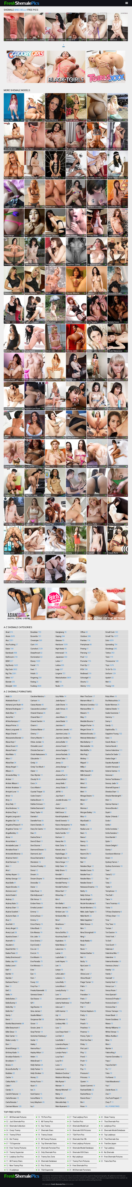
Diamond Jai (36, 854)
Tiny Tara (110, 924)
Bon (8, 1044)
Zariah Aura (111, 1090)
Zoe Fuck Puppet (113, 1098)
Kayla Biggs (61, 854)
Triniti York (110, 937)
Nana (83, 837)
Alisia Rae (11, 763)
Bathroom (11, 657)
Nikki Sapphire (86, 920)
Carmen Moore (13, 1106)
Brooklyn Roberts (14, 1057)
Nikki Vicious (86, 924)
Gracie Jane (37, 1028)
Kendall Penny (62, 883)
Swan (109, 858)
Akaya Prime (12, 725)
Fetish (34, 673)
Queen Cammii (87, 1086)
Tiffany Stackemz (113, 912)
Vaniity (109, 970)
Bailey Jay (11, 961)
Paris (83, 999)
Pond (83, 1057)
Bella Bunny (11, 1003)
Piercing (85, 653)
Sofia (108, 825)
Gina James (36, 1011)
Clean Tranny (109, 1117)
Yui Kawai (110, 1077)
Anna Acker (11, 841)
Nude (59, 686)
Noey (83, 945)
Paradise (85, 995)
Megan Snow (87, 730)
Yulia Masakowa (112, 1082)
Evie (33, 970)
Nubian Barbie (87, 953)
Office (84, 632)
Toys (109, 665)
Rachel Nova (86, 1094)
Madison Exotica (63, 1073)
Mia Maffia (85, 750)
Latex (59, 661)
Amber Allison (12, 783)
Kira (58, 920)
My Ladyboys (78, 1157)
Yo (108, 1069)
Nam (83, 833)
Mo (82, 804)
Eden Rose (36, 891)
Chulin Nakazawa (39, 754)
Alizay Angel (12, 767)
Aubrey (10, 899)
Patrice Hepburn (88, 1011)
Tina (107, 920)
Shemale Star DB (79, 1139)
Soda (108, 821)
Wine (108, 1040)
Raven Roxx (85, 1098)
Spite (108, 841)
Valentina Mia (112, 953)
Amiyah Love (12, 792)
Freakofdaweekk (39, 990)
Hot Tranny (14, 1139)
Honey (34, 1077)
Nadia (84, 825)
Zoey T (109, 1102)
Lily (58, 1015)
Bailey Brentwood (13, 957)
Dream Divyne (37, 879)
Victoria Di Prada (113, 999)
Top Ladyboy (109, 1148)
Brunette (36, 636)
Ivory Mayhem (37, 1102)
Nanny (84, 845)
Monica (84, 808)
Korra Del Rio (62, 932)
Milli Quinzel (86, 775)
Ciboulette (36, 759)
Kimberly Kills (62, 916)
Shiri (108, 800)
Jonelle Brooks (63, 800)
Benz (9, 1019)
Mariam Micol (87, 701)
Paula (83, 1019)
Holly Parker (37, 1069)
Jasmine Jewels (64, 730)
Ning (82, 937)
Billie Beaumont (13, 1028)
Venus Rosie (111, 990)
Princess (85, 1077)
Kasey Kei (61, 841)
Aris (8, 870)
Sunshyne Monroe (114, 854)
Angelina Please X (14, 825)
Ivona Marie (36, 1098)
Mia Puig (84, 754)
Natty (83, 891)
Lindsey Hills (62, 1024)
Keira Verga (62, 862)
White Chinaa (112, 1032)
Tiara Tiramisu (112, 903)
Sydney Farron (112, 862)
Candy (9, 1090)
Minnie (83, 788)
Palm (83, 986)
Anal (9, 632)
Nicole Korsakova (88, 903)
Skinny (85, 686)
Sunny (108, 850)
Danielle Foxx (37, 821)
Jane (58, 713)
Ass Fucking (12, 645)
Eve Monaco (37, 966)
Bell (8, 990)
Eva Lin (35, 953)
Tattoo (109, 653)
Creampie (36, 640)
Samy (108, 721)
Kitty (59, 928)
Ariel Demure (12, 862)
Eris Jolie (35, 937)
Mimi (83, 779)
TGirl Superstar (47, 1170)
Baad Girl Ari (12, 949)
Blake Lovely (12, 1040)
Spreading (111, 645)
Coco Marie (36, 788)
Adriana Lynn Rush (14, 705)
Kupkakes (61, 941)
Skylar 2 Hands (112, 816)
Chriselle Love (37, 746)
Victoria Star (111, 1007)
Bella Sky (10, 1007)
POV (84, 669)
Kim (58, 899)
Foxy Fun (35, 986)
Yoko (108, 1073)
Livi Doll (60, 1036)
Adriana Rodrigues (14, 709)
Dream (35, 874)
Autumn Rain (12, 916)
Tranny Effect (15, 1135)
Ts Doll (108, 941)
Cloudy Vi (35, 779)
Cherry (34, 734)
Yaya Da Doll (111, 1065)
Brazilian (36, 632)
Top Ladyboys (109, 1135)
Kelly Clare (61, 866)
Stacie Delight (111, 845)
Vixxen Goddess (113, 1019)
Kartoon (60, 837)
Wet (108, 682)
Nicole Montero (88, 908)
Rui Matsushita (112, 701)
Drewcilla (35, 883)
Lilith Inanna (62, 1011)
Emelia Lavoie (37, 908)
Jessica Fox (61, 775)
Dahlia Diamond (38, 808)
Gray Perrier (37, 1032)
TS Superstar (15, 1143)
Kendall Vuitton (62, 887)
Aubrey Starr (12, 908)
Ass (9, 640)
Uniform (110, 673)
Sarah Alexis (111, 742)
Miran (84, 800)
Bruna (9, 1065)
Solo (109, 640)
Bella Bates (11, 999)
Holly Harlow (37, 1065)
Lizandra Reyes (62, 1044)
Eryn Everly (36, 945)
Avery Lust (11, 932)
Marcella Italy (62, 1102)
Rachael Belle (87, 1090)
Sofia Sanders (111, 833)
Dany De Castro (38, 829)
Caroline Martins (38, 696)
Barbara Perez (12, 982)
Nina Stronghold (88, 932)
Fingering (36, 678)
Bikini (9, 678)
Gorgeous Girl (37, 1019)
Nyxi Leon (85, 966)
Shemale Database (49, 1161)
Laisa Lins (61, 949)
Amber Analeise (13, 788)
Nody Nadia (86, 941)
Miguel (84, 763)
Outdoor (85, 636)
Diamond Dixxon (38, 850)
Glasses (60, 640)
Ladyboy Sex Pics (17, 1157)
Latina (60, 665)
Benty (9, 1015)
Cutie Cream (36, 796)
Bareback (11, 653)
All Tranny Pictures (48, 1139)
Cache (9, 1077)
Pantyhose (86, 645)
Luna (59, 1065)
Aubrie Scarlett (12, 912)
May (83, 717)
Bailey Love (11, 966)
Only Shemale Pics (48, 1152)
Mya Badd (85, 821)
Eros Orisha (36, 941)
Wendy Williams (113, 1028)
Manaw (60, 1086)
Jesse (60, 771)
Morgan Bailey (88, 812)
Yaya (108, 1061)
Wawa (109, 1024)
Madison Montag (63, 1077)
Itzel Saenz (36, 1094)
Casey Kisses (37, 705)
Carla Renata (12, 1102)
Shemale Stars (47, 1130)
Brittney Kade (12, 1053)
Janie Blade (62, 721)
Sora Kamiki (111, 837)
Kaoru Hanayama (64, 825)
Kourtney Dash (63, 937)
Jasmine (60, 725)
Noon (83, 949)
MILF (59, 682)
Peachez (85, 1028)
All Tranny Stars (16, 1161)
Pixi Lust (84, 1048)
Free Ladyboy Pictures (81, 1143)
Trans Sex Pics (110, 1161)
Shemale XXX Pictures (82, 1130)
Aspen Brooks (12, 887)
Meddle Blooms (87, 721)
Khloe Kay (61, 895)
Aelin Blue (11, 713)
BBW (9, 661)
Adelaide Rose (13, 701)
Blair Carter (11, 1036)
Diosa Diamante (38, 858)
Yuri (107, 1086)
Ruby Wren (111, 696)
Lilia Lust (60, 1007)
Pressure (84, 1073)
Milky (83, 767)
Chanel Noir (36, 717)
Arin (8, 866)
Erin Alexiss (36, 932)
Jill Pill (59, 792)
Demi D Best (37, 841)
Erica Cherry (37, 924)
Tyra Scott (110, 945)
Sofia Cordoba (111, 829)
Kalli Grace (61, 812)
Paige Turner (86, 982)
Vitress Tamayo (113, 1011)
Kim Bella (60, 903)
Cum (34, 645)
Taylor (108, 887)
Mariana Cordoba (89, 705)
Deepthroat (36, 653)
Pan (82, 990)
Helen (34, 1057)
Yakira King (110, 1053)
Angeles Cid (12, 821)
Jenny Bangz (62, 767)
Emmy (34, 920)
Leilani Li (60, 978)
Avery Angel (12, 928)
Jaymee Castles (63, 738)
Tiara (108, 899)
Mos (83, 816)
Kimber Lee (62, 912)
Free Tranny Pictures (18, 1148)
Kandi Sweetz (62, 821)
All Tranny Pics (47, 1121)
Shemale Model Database (83, 1148)
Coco (34, 783)
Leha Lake (60, 974)
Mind (83, 783)
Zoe (108, 1094)
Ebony (35, 661)
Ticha (108, 908)
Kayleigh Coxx (62, 858)
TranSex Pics (78, 1121)
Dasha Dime (36, 837)
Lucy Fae (60, 1057)
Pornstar (85, 661)
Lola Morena (62, 1048)
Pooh (83, 1061)
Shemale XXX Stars (81, 1152)
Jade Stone (61, 705)
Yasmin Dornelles (113, 1057)
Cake (8, 1086)
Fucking (36, 686)
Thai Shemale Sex (111, 1139)
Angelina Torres (14, 829)
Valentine (110, 957)
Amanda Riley (12, 775)
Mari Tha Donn (87, 696)
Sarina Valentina (113, 750)
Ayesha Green (12, 937)
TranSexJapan (110, 1143)
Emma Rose (37, 916)
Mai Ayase (60, 1082)
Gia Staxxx (36, 999)
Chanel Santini (38, 721)
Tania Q (110, 874)
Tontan (109, 928)
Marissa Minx (87, 709)
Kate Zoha (61, 845)
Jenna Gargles (63, 750)
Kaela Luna (61, 808)
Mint (83, 792)
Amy (9, 800)
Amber (10, 779)
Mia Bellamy (86, 742)
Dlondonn (36, 862)
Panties (85, 640)
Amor (9, 796)
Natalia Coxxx (87, 870)
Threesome (111, 661)
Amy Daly (11, 804)
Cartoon (35, 701)
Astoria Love (11, 891)
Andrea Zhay (12, 812)
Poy (83, 1069)
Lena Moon (61, 986)
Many (59, 1094)
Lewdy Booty (62, 990)
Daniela (34, 816)
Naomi (84, 850)
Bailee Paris (12, 953)
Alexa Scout (12, 746)
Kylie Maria (61, 945)
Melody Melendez (88, 738)
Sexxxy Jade (111, 783)
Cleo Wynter (37, 775)
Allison (10, 771)
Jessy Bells (61, 783)
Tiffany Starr (112, 916)
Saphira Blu (111, 730)
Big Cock (11, 669)
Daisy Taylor (37, 812)
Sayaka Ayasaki (112, 763)
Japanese (61, 657)
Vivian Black (111, 1015)
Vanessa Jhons (112, 966)
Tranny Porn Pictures (81, 1161)
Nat (83, 862)
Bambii (9, 978)
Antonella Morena (14, 854)
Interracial (61, 653)
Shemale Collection (17, 1126)
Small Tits (111, 636)
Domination (36, 657)
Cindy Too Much (38, 767)
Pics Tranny (46, 1165)
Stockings (111, 649)
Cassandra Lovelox (39, 709)
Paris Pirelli (85, 1003)
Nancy (84, 841)
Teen (109, 657)
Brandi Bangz (12, 1048)
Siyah (108, 812)
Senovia (109, 775)
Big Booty (12, 665)
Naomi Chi (85, 854)
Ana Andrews (12, 808)
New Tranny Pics (16, 1165)
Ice (33, 1090)
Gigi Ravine (36, 1007)
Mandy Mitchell (63, 1090)
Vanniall (109, 978)
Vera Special (111, 995)
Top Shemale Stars (49, 1143)
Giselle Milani (36, 1015)
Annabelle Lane (13, 845)
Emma (34, 912)
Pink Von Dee (86, 1040)
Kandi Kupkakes (63, 816)
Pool (84, 657)
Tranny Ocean (46, 1135)
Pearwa (84, 1032)
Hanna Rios (36, 1048)
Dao (33, 833)
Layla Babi (61, 957)
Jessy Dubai (62, 788)
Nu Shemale (109, 1152)
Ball (8, 970)
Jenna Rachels (63, 754)
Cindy (34, 763)
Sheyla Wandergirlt (113, 796)
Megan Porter (87, 725)
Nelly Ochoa (86, 895)
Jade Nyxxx (61, 701)
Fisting (34, 682)
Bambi (9, 974)
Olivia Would (86, 978)
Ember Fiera (37, 903)
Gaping (60, 636)
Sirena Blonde (111, 808)
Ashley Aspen (12, 874)
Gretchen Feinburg (39, 1036)
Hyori (34, 1086)
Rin (82, 1102)
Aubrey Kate (12, 903)
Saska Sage (111, 759)
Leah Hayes (61, 961)
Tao (107, 879)
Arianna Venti (12, 858)
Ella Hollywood (37, 895)
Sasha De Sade (112, 754)
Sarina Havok (111, 746)
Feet (34, 669)
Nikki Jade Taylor (88, 912)
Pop (83, 1065)
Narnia (83, 858)
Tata (108, 883)
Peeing (84, 649)
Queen (84, 1082)
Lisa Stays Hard (63, 1032)
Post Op (84, 665)
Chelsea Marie (38, 730)
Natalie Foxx (86, 874)
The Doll (109, 895)
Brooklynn (11, 1061)
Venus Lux (110, 986)
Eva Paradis (37, 961)
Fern (33, 978)
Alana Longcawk (14, 730)
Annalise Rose (12, 850)
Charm (34, 725)
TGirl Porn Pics (78, 1135)
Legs (59, 669)
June (58, 804)
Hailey (34, 1044)
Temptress (111, 891)
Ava (8, 920)
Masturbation (63, 678)
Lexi (58, 995)
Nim (83, 928)
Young (109, 686)
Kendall (60, 874)
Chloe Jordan (37, 742)
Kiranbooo (60, 924)
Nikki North (86, 916)
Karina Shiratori (63, 829)
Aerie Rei (10, 717)
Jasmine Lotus (63, 734)
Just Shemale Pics (17, 1121)
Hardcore (62, 645)
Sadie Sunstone (112, 713)
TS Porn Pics (46, 1117)
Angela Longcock (13, 816)
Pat (83, 1007)
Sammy (109, 717)
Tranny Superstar (17, 1152)
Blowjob (11, 686)
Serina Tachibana (113, 779)
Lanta (59, 953)
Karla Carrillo (62, 833)
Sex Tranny (45, 1126)
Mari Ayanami (62, 1106)
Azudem (10, 945)
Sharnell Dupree (112, 788)
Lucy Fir (59, 1061)
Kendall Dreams (63, 879)
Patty (83, 1015)
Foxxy (35, 982)
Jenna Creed (62, 746)
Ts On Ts (110, 669)
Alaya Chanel (12, 734)
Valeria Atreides (113, 961)
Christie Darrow (37, 750)
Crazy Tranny (15, 1130)
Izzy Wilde (61, 696)
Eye (33, 974)
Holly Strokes (37, 1073)
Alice (9, 759)
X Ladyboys (14, 1170)
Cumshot (37, 649)
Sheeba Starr (112, 792)
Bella (9, 995)
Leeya (59, 970)
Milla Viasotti (86, 771)
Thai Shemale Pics (111, 1121)
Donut (34, 870)
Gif (32, 1003)
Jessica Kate (61, 779)
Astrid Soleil (11, 895)
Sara (108, 738)
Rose (83, 1106)
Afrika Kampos (13, 721)
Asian (10, 636)
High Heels (61, 649)
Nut (83, 957)
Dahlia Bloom (37, 800)
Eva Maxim (36, 957)
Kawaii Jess (61, 850)
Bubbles (10, 1073)
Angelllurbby (12, 833)
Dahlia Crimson (38, 804)
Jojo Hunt (60, 796)
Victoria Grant (112, 1003)
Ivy (32, 1106)
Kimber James (63, 908)
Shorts (84, 682)
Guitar (34, 1040)
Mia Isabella (86, 746)
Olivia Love (86, 974)
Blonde (10, 682)
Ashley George (13, 879)
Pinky (83, 1044)
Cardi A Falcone (13, 1094)
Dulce (34, 887)
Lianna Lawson (63, 999)
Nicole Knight (86, 899)
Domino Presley (38, 866)
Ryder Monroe (112, 705)
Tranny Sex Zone (48, 1157)
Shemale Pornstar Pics (50, 1148)
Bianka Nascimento (15, 1024)
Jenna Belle (62, 742)
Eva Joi (35, 949)
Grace (34, 1024)
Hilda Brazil (36, 1061)
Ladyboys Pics (110, 1126)
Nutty (83, 961)
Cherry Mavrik (37, 738)
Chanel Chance (38, 713)
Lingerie (60, 673)
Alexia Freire (11, 750)
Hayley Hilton (37, 1053)
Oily (82, 970)
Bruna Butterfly (13, 1069)
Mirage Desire (87, 796)
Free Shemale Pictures (113, 1157)
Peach (84, 1024)
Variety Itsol (111, 982)
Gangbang (61, 632)
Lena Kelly (61, 982)
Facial (35, 665)
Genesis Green (37, 995)
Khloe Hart (61, 891)
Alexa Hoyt (11, 742)
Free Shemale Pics (80, 1165)
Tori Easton (111, 932)
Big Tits (11, 673)
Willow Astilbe (111, 1036)
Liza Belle (60, 1040)
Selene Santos (112, 771)
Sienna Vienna (112, 804)
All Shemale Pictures (18, 1117)
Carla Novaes (12, 1098)
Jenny (59, 763)
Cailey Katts (12, 1082)
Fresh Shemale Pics (58, 1184)
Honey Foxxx (37, 1082)
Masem (84, 713)
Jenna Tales (62, 759)
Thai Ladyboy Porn (80, 1117)
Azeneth (10, 941)
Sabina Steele (112, 709)
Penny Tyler (86, 1036)
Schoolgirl (85, 678)
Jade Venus (62, 709)
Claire (34, 771)
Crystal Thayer (38, 792)
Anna (9, 837)
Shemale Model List (81, 1126)
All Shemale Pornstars (82, 1170)
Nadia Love (86, 829)
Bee (8, 986)
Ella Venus (36, 899)
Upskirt (109, 678)
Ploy (83, 1053)
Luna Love (61, 1069)
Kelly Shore (61, 870)
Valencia (109, 949)
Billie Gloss (11, 1032)
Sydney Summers (113, 866)
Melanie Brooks (87, 734)
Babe (9, 649)
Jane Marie (61, 717)
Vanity (108, 974)
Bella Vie (10, 1011)
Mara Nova (61, 1098)
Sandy (109, 725)
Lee (58, 966)
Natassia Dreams (89, 887)
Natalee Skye (87, 866)
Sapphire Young (113, 734)
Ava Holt (10, 924)
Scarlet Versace (112, 767)
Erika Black (36, 928)
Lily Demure (62, 1019)
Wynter (109, 1048)
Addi (9, 696)
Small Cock (111, 632)
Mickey (84, 759)
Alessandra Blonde (14, 738)
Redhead (85, 673)
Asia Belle (11, 883)
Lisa (58, 1028)
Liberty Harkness (64, 1003)
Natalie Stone (86, 883)
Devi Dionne (36, 845)
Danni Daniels (37, 825)
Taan (108, 870)
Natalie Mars (86, 879)
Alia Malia (11, 754)
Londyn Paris (61, 1053)
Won (107, 1044)
